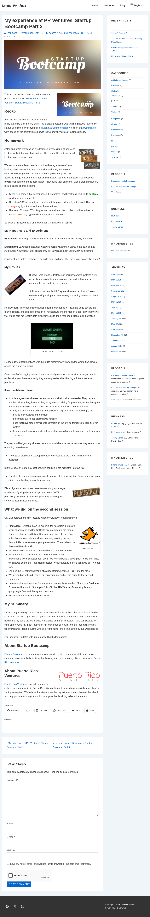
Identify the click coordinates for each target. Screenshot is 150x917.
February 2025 (117, 285)
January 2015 (117, 318)
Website (11, 850)
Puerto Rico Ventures (15, 684)
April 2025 (115, 274)
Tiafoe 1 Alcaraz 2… (120, 33)
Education (74, 33)
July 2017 (115, 307)
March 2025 (116, 280)
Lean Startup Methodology (56, 128)
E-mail (10, 837)
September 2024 (118, 291)
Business (63, 33)
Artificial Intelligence (119, 80)
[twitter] (15, 906)
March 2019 (116, 302)
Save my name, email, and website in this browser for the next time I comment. (50, 864)
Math (113, 146)
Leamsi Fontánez (14, 5)
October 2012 (117, 351)
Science (114, 157)
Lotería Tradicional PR (120, 250)
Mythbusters (89, 128)
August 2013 (116, 346)
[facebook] (7, 906)
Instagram (115, 135)
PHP (113, 101)
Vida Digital (116, 192)
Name (10, 823)
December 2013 (118, 335)
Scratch (114, 107)
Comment (12, 780)
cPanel (114, 124)
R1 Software (116, 221)
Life (81, 33)
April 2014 (115, 329)
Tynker (114, 112)
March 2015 (116, 313)
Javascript (115, 96)
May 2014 (115, 324)
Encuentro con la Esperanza (123, 181)
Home (95, 5)
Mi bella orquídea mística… (123, 56)
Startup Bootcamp (13, 654)
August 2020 (116, 296)
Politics (114, 152)
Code (113, 91)
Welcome (109, 5)
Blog (122, 5)
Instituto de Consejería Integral (124, 186)
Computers (116, 119)
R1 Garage (115, 216)
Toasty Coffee (117, 227)
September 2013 (118, 341)
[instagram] (22, 906)
